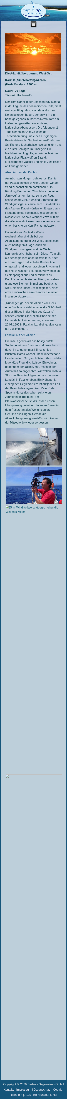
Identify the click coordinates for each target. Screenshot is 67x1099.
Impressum (23, 1089)
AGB (27, 1095)
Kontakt (9, 1089)
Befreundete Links (45, 1095)
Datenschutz (42, 1089)
